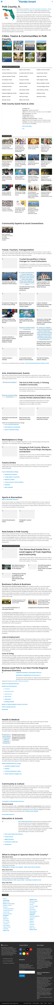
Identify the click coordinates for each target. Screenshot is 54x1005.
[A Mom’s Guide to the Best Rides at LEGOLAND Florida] (7, 187)
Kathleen (32, 908)
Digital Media (8, 696)
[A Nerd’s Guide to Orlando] (9, 352)
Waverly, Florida (6, 100)
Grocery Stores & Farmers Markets (14, 482)
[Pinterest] (30, 949)
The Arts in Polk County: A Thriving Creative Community (7, 209)
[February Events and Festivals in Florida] (44, 411)
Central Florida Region (35, 9)
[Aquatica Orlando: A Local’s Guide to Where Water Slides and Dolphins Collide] (9, 331)
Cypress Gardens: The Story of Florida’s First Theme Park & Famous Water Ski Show (33, 179)
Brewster (5, 907)
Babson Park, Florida (24, 69)
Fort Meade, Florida (7, 79)
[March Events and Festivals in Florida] (27, 411)
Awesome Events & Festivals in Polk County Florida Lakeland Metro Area (46, 194)
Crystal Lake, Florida (42, 73)
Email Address (22, 970)
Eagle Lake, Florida (41, 76)
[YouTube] (27, 953)
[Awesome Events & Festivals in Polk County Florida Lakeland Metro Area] (46, 187)
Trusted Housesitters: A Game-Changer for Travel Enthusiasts (33, 260)
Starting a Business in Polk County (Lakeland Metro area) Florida (7, 164)
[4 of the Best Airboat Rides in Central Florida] (27, 352)
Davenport (6, 915)
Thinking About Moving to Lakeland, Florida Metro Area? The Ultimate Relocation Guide (33, 210)
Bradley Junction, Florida (43, 69)
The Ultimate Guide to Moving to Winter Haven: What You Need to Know (20, 210)
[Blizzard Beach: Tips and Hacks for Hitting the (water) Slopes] (27, 297)
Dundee (5, 917)
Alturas (5, 898)
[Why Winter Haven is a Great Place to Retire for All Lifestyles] (46, 157)
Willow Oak (32, 928)
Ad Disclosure (36, 1003)
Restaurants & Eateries (11, 474)
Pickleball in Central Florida (25, 520)
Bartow (5, 903)
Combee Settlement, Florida (9, 73)
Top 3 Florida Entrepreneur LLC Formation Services (11, 608)
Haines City (6, 930)
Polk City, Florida (23, 96)
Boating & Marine (9, 701)
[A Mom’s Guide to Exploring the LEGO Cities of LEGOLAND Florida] (7, 171)
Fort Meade (6, 920)
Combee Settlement (8, 908)
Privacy (50, 1003)
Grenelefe (5, 929)
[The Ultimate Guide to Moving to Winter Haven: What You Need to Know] (20, 203)
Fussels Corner (7, 927)
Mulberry (32, 921)
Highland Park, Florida (25, 83)
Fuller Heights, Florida (42, 79)
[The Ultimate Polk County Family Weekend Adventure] (7, 141)
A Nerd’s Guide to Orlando (7, 358)
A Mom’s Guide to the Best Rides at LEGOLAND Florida (6, 193)
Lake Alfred (32, 909)
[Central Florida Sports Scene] (9, 514)
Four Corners (6, 922)
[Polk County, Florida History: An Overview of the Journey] (33, 141)
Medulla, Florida (41, 93)
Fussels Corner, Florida (8, 83)
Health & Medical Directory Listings (11, 763)
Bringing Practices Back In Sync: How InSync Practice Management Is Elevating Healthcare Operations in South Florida (18, 737)
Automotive (8, 699)
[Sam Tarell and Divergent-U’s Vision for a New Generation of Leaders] (7, 229)
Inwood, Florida (23, 86)
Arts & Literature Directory (12, 424)
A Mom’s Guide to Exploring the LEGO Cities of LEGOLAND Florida (7, 178)
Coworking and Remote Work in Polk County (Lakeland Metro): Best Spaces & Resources (33, 194)
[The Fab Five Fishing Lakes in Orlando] (44, 352)
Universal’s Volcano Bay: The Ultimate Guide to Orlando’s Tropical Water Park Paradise (44, 321)
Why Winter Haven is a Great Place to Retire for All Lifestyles (46, 164)
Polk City (32, 923)
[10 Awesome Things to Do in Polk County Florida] (20, 187)
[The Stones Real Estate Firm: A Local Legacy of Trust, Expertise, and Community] (46, 141)
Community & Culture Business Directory (13, 801)
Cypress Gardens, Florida (8, 76)
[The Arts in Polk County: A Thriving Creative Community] (7, 203)
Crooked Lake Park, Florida (26, 73)
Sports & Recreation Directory (10, 499)
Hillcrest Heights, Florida (43, 83)
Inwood (31, 904)
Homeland (32, 903)
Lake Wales (33, 913)
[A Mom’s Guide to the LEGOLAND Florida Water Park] (20, 171)
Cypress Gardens (7, 914)
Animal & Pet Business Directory (10, 683)
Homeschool (8, 844)
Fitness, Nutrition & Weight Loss (13, 774)
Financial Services (9, 691)
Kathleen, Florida (6, 89)
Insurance (7, 689)
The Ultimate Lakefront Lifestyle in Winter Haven (33, 163)
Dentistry (7, 768)
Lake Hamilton (33, 911)
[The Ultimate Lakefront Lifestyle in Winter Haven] (33, 157)
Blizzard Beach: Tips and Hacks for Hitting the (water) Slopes (26, 304)
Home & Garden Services (8, 707)
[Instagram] (27, 949)
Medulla (32, 919)
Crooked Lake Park (8, 910)
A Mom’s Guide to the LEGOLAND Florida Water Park (20, 178)
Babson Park (6, 902)
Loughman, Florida (24, 93)
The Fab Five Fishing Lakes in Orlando (43, 358)
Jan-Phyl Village (34, 906)
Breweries (7, 485)
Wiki (23, 128)
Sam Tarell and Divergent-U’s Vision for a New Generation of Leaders (7, 237)
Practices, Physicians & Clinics (13, 771)
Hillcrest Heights (34, 901)
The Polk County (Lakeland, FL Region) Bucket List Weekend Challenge (46, 178)
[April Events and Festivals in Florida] (9, 411)
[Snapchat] (24, 953)
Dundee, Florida (23, 76)
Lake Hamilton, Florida (42, 89)
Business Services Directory (9, 686)
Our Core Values (27, 1003)
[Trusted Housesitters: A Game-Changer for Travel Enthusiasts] (9, 263)
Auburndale (6, 900)
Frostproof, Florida (24, 79)
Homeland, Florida (7, 86)
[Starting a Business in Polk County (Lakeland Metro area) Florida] (7, 157)
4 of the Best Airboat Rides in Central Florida (26, 358)
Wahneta (32, 924)
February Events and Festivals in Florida (43, 418)
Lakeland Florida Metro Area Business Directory (29, 672)
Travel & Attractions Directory (32, 363)
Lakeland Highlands (34, 916)
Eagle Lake (5, 918)
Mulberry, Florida (6, 96)
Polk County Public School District (14, 834)
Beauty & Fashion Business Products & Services (15, 704)
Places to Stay (45, 363)
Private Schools (9, 836)
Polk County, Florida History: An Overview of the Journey (33, 147)
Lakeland (32, 914)
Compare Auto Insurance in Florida (38, 607)
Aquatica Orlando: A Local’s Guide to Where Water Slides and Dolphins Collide (9, 339)
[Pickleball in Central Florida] (27, 514)
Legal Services (8, 694)
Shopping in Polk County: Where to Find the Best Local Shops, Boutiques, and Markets (20, 148)
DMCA (45, 1003)
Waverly (32, 926)
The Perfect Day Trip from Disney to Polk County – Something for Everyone (20, 164)
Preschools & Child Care (11, 842)
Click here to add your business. (20, 681)
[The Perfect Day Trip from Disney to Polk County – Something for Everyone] (20, 157)
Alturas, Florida (6, 69)
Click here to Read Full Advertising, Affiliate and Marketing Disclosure (44, 993)
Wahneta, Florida (41, 96)
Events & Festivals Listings (12, 429)
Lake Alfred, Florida (24, 89)
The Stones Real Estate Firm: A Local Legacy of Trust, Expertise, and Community (46, 148)
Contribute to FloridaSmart (8, 963)
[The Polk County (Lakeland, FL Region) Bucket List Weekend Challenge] (46, 171)
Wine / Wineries (9, 487)
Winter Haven (33, 929)
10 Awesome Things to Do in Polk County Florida (20, 193)
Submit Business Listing (8, 958)
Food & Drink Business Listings (10, 472)
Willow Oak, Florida (24, 100)
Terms (41, 1003)
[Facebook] (20, 949)
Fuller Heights (6, 925)
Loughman (32, 918)
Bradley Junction (7, 905)
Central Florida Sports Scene (8, 520)
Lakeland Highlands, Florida (9, 93)
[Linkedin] (20, 953)
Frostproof (6, 924)
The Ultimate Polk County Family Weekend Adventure (7, 147)
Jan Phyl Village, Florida (43, 86)
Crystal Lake (6, 912)
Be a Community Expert (8, 961)
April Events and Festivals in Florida (9, 418)
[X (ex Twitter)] (24, 949)
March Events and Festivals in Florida (24, 418)
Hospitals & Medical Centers (12, 766)
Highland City (33, 899)
